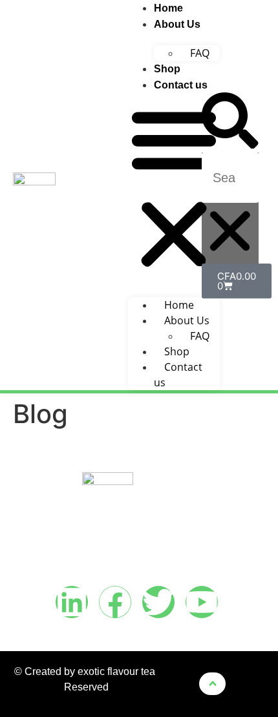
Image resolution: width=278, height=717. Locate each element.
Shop (167, 68)
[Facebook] (115, 602)
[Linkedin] (72, 602)
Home (168, 8)
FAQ (199, 53)
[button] (174, 188)
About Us (177, 24)
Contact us (181, 84)
